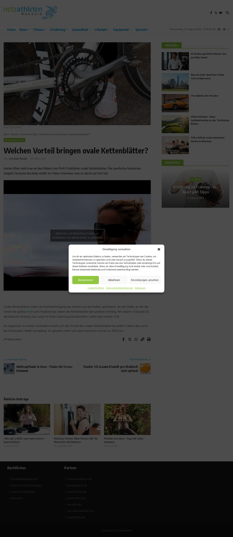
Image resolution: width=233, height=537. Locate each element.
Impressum (140, 288)
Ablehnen (114, 280)
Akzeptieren (85, 280)
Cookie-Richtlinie (96, 288)
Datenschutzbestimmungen (119, 288)
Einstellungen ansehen (145, 280)
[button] (159, 249)
